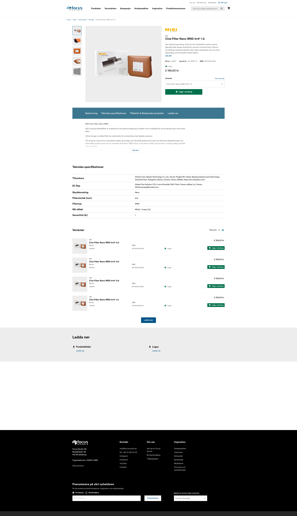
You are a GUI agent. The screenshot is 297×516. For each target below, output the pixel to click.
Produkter (96, 9)
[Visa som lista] (223, 230)
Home (69, 20)
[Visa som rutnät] (219, 230)
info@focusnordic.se (128, 448)
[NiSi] (171, 30)
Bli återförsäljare (153, 455)
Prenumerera (152, 498)
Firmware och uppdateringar (180, 468)
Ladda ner (80, 351)
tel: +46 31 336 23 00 (128, 452)
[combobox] (208, 8)
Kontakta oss (201, 3)
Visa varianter (220, 78)
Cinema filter (82, 20)
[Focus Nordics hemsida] (74, 8)
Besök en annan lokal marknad (186, 493)
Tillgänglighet (152, 459)
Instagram (124, 456)
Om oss (192, 3)
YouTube (123, 463)
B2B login (223, 3)
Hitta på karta (78, 466)
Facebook (124, 460)
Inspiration (157, 9)
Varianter (168, 78)
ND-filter (91, 20)
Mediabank (178, 463)
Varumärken (110, 9)
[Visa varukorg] (228, 8)
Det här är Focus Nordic (153, 450)
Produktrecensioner (175, 9)
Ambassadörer (141, 9)
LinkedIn (123, 467)
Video (74, 20)
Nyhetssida (212, 3)
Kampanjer (125, 9)
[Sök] (222, 8)
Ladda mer (148, 320)
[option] (77, 30)
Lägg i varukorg (185, 92)
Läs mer (168, 55)
